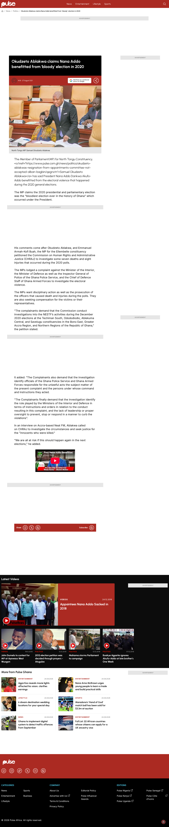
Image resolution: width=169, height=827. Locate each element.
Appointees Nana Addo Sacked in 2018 (84, 606)
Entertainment (82, 4)
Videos (64, 599)
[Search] (165, 4)
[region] (84, 647)
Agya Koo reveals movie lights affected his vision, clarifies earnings (34, 686)
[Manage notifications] (163, 822)
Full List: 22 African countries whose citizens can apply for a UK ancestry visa (91, 724)
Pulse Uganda (124, 801)
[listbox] (84, 647)
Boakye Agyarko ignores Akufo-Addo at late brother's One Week (118, 658)
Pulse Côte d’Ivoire (151, 797)
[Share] (96, 80)
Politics (15, 11)
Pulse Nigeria (123, 790)
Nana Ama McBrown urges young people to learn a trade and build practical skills (91, 686)
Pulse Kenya (123, 796)
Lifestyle (97, 4)
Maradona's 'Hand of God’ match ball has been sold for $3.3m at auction (90, 705)
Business (27, 796)
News (69, 4)
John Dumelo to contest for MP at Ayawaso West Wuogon (15, 658)
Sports (107, 4)
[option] (16, 647)
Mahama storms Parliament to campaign (84, 657)
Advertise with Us (58, 796)
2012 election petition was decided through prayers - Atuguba (49, 658)
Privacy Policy (57, 806)
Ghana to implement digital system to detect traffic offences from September (35, 724)
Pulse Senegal (153, 790)
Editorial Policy (88, 790)
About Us (54, 790)
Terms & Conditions (59, 801)
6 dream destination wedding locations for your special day (34, 704)
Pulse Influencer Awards (89, 797)
